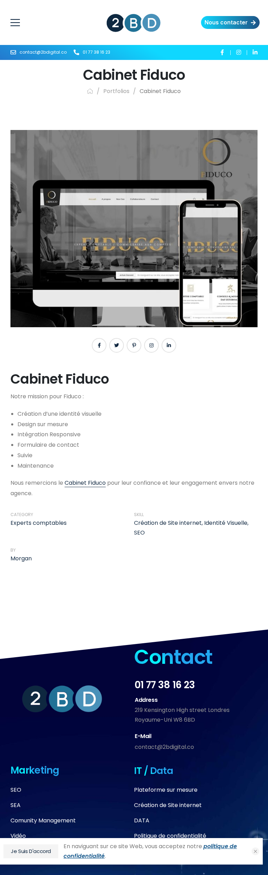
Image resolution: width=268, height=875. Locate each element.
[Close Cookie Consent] (255, 851)
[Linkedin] (169, 345)
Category (21, 514)
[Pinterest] (134, 345)
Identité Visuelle (225, 523)
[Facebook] (99, 345)
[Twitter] (116, 345)
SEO (139, 533)
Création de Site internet (168, 523)
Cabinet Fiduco (85, 483)
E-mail (143, 736)
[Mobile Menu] (58, 23)
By (13, 550)
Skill (139, 514)
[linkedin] (255, 52)
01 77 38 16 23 (165, 685)
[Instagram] (151, 345)
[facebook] (222, 52)
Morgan (21, 558)
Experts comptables (38, 523)
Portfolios (116, 91)
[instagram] (238, 52)
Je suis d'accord (31, 851)
